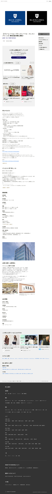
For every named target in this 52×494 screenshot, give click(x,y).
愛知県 (19, 434)
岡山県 (13, 443)
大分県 (30, 448)
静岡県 (9, 434)
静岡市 (12, 434)
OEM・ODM (20, 409)
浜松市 (15, 434)
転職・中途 (5, 38)
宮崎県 (33, 448)
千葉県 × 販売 (4, 367)
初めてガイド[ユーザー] (12, 467)
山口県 (26, 443)
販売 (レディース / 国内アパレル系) (16, 373)
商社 (12, 409)
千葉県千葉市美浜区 (12, 38)
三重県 (26, 434)
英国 (8, 358)
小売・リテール (7, 409)
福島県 (33, 420)
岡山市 (16, 443)
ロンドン (16, 358)
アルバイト (14, 393)
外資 (27, 412)
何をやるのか (41, 37)
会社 (16, 455)
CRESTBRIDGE (37, 358)
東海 (6, 432)
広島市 (22, 443)
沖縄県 (40, 448)
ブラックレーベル (26, 358)
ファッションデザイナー (30, 400)
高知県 (39, 443)
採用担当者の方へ (35, 467)
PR (23, 409)
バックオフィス (29, 402)
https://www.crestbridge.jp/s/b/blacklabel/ (10, 151)
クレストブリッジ (31, 358)
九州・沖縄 (7, 446)
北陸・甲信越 (7, 428)
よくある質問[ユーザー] (21, 467)
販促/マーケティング (43, 400)
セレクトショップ (27, 409)
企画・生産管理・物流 (21, 400)
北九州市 (9, 448)
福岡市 (12, 448)
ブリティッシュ (12, 358)
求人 (6, 455)
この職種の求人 (42, 49)
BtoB (30, 412)
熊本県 (23, 448)
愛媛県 (36, 443)
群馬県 (13, 425)
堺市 (21, 439)
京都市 (12, 439)
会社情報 (40, 45)
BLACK (44, 358)
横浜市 (38, 425)
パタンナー (37, 400)
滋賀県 (6, 439)
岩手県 (16, 420)
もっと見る (17, 62)
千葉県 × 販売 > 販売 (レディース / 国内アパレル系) (9, 369)
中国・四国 (7, 441)
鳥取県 (6, 443)
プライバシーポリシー (8, 484)
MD (12, 400)
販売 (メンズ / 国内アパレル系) (28, 373)
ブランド (9, 455)
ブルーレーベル (20, 358)
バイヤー (16, 400)
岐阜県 (6, 434)
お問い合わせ (28, 484)
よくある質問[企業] (29, 467)
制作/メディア (23, 402)
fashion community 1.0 (27, 476)
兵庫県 (25, 439)
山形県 (29, 420)
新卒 (6, 393)
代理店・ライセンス (38, 409)
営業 (11, 402)
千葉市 (27, 425)
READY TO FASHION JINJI (18, 476)
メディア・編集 (23, 412)
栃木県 (9, 425)
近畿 (6, 437)
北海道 (6, 420)
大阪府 (16, 439)
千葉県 (3, 373)
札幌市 (9, 420)
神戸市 (28, 439)
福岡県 (6, 448)
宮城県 (19, 420)
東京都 (31, 425)
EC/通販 (33, 409)
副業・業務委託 (24, 393)
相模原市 (43, 425)
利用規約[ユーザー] (16, 484)
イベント (13, 455)
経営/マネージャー (8, 400)
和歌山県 (35, 439)
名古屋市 (22, 434)
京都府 (9, 439)
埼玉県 (16, 425)
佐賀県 (16, 448)
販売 (10, 373)
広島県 (19, 443)
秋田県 (26, 420)
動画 (19, 455)
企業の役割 (41, 43)
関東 (6, 423)
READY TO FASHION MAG (9, 476)
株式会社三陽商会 (9, 40)
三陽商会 (5, 358)
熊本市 (26, 448)
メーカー (15, 409)
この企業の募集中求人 (43, 47)
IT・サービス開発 (8, 412)
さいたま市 (19, 425)
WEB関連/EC (18, 402)
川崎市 (40, 425)
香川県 (33, 443)
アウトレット (47, 358)
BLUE (41, 358)
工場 (46, 409)
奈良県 (32, 439)
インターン (19, 393)
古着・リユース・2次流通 (16, 412)
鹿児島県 (36, 448)
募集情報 (40, 41)
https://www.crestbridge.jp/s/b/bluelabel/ (10, 161)
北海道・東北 (7, 419)
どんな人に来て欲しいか (43, 39)
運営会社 (6, 467)
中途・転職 (9, 393)
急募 (3, 358)
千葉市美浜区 (7, 373)
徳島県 (29, 443)
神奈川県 (34, 425)
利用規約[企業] (22, 484)
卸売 (43, 409)
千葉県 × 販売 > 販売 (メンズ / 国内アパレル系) (24, 369)
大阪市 (19, 439)
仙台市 (22, 420)
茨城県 (6, 425)
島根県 (9, 443)
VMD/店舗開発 (7, 402)
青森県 (13, 420)
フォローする (19, 57)
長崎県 (20, 448)
